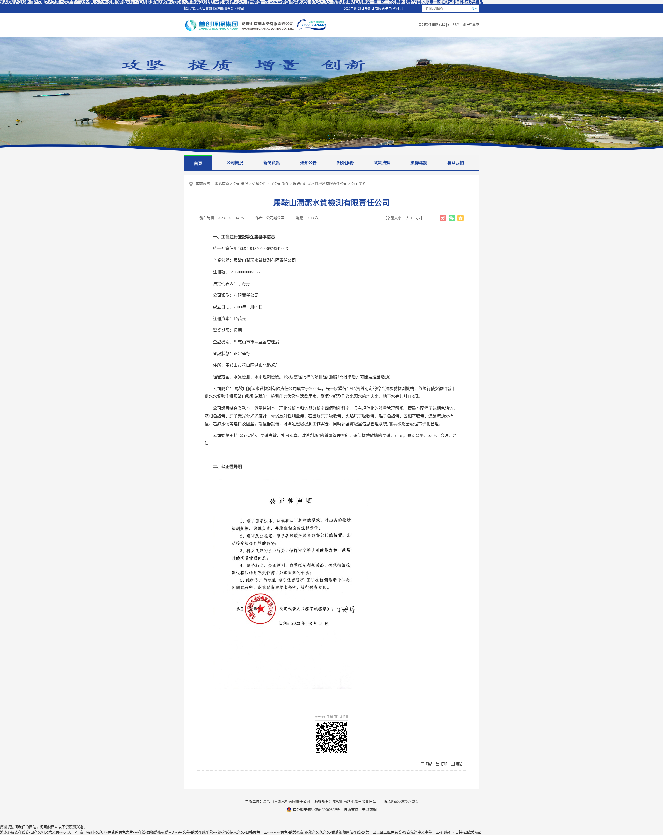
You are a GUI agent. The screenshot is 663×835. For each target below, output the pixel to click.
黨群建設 (418, 163)
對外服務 (345, 163)
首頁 (198, 163)
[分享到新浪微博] (443, 218)
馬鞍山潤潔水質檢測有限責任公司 (320, 184)
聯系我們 (455, 163)
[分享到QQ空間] (460, 218)
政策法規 (382, 163)
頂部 (429, 764)
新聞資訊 (271, 163)
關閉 (459, 764)
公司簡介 (358, 184)
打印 (444, 764)
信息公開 (259, 184)
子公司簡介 (280, 184)
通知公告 (308, 163)
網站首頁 (222, 184)
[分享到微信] (452, 218)
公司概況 (235, 163)
